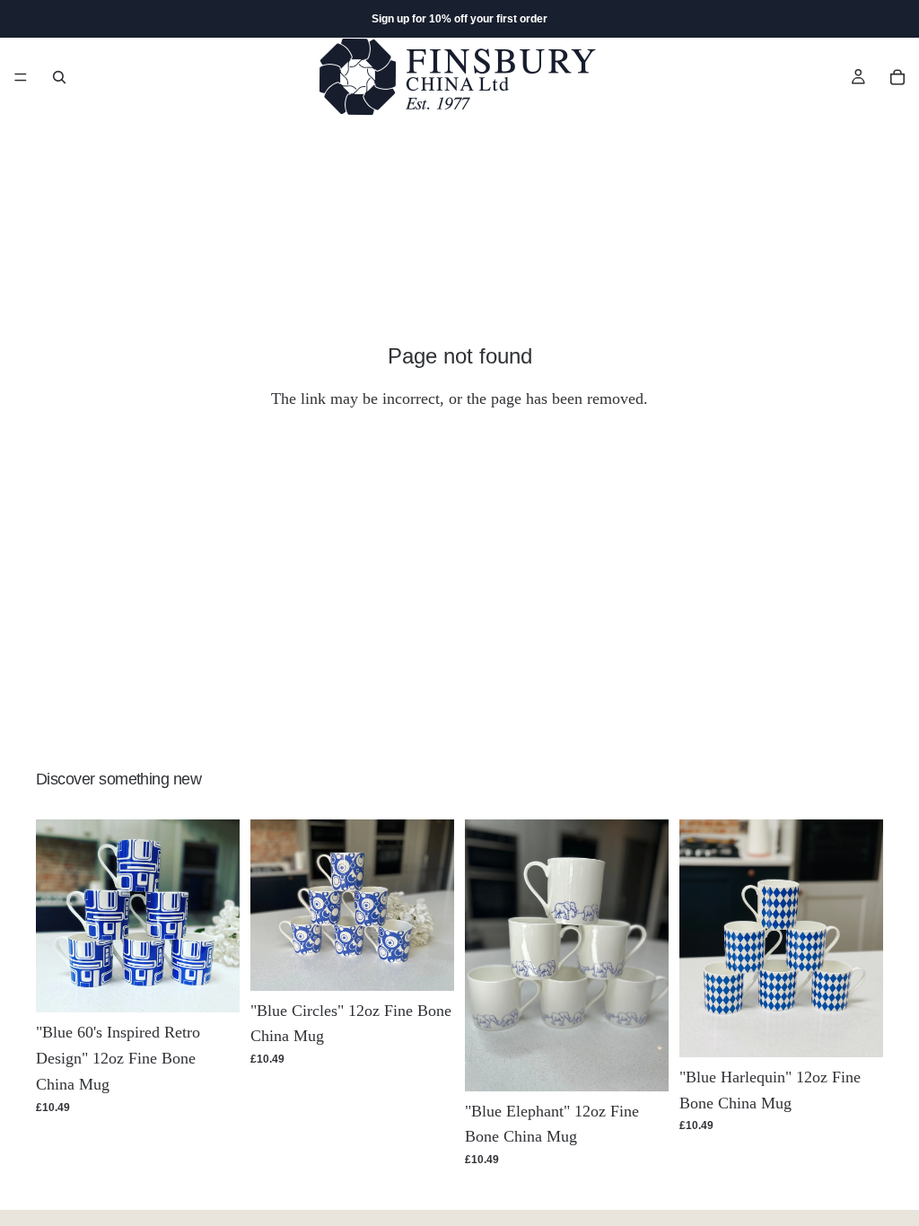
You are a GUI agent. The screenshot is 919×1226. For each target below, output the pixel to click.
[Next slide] (220, 916)
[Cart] (897, 77)
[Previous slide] (55, 916)
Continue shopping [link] (459, 471)
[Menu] (20, 77)
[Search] (59, 77)
